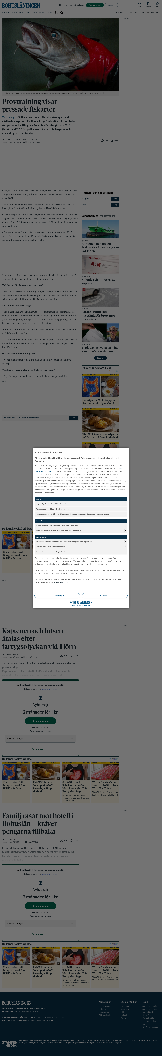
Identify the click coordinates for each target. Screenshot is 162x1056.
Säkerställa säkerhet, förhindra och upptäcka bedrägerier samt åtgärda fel (64, 541)
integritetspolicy (61, 582)
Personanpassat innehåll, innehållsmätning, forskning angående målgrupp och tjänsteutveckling (73, 514)
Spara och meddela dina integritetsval (50, 552)
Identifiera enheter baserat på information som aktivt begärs (59, 530)
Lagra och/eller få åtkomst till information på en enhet (57, 504)
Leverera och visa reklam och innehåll (50, 547)
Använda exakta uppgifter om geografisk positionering (57, 525)
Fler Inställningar (57, 595)
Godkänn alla (105, 595)
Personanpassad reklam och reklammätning (52, 509)
